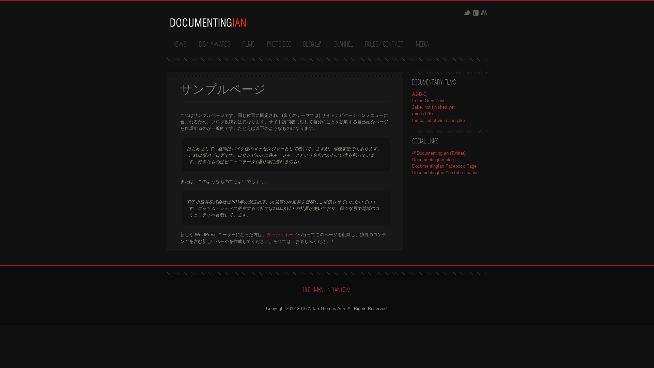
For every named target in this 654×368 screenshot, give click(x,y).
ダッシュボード (282, 234)
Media (422, 45)
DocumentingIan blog (433, 159)
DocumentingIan (208, 22)
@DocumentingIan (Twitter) (439, 153)
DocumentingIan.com (327, 290)
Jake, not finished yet (433, 107)
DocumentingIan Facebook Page (444, 166)
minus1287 (423, 113)
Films (249, 45)
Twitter (467, 12)
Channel (343, 45)
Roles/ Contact (384, 45)
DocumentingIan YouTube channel (446, 172)
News (180, 45)
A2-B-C (419, 94)
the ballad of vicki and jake (438, 120)
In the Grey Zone (429, 100)
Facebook (476, 13)
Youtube (484, 12)
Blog (308, 45)
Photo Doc (279, 45)
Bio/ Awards (214, 45)
